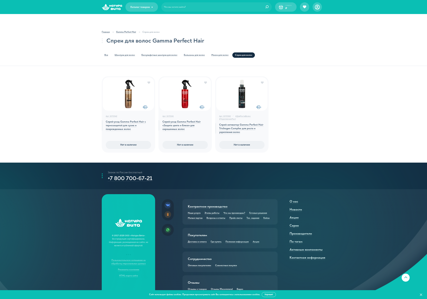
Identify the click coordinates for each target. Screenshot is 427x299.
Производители (301, 233)
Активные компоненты (306, 249)
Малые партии (195, 218)
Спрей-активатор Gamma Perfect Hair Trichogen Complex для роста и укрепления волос (241, 128)
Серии (294, 225)
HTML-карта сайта (128, 275)
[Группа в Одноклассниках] (167, 214)
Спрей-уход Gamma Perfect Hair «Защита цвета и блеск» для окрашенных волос (181, 125)
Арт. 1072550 (225, 116)
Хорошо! (269, 294)
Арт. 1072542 (111, 116)
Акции (256, 241)
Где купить (216, 241)
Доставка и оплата (197, 241)
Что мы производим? (234, 213)
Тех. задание (253, 218)
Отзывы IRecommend (222, 289)
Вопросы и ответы (215, 218)
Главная (106, 32)
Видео (240, 289)
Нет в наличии (128, 144)
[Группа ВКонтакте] (167, 205)
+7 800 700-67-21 (130, 178)
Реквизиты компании (128, 269)
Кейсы (266, 218)
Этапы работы (212, 213)
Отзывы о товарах (197, 289)
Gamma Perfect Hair (126, 32)
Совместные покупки (226, 265)
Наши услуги (194, 213)
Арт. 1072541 (168, 116)
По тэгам (296, 241)
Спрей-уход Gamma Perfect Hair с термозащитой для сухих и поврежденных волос (126, 125)
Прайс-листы (236, 218)
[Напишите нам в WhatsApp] (167, 230)
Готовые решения (258, 213)
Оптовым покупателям (199, 265)
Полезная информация (237, 241)
